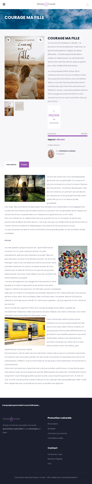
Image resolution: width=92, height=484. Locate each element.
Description (11, 164)
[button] (40, 40)
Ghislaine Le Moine (67, 151)
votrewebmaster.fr (69, 477)
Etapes (24, 164)
